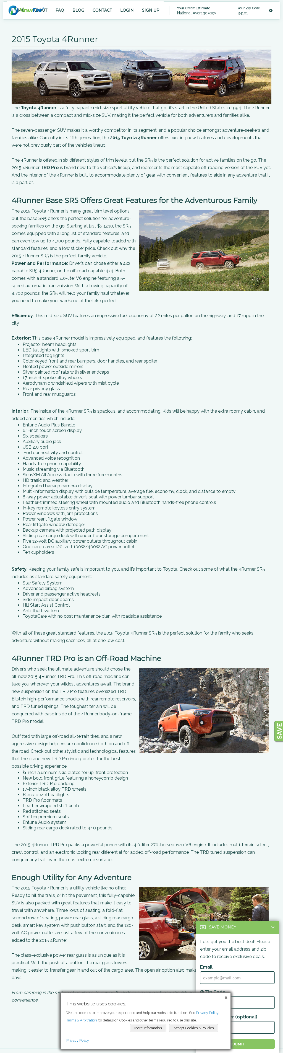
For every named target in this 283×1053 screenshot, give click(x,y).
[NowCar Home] (26, 10)
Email (206, 967)
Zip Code (215, 992)
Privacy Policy (77, 1040)
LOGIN (127, 10)
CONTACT (102, 10)
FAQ (60, 10)
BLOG (78, 10)
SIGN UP (150, 10)
